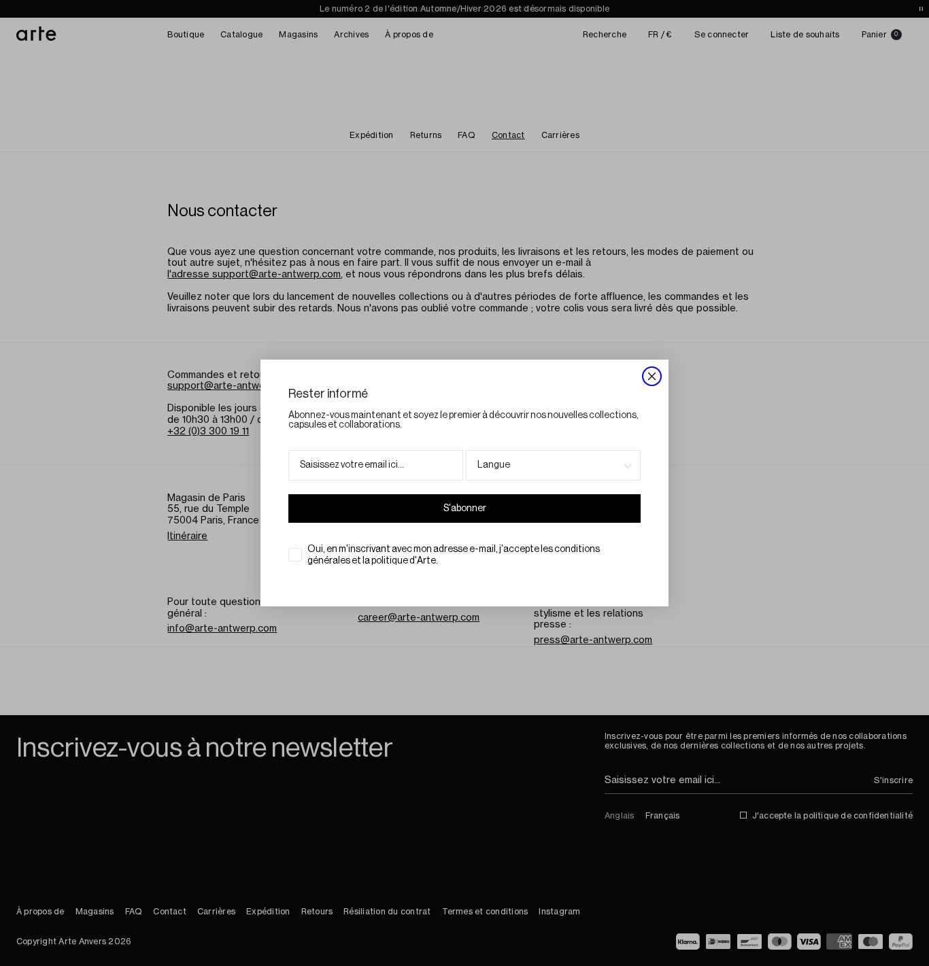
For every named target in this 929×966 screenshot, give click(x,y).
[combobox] (549, 465)
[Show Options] (628, 465)
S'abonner (464, 508)
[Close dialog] (651, 376)
